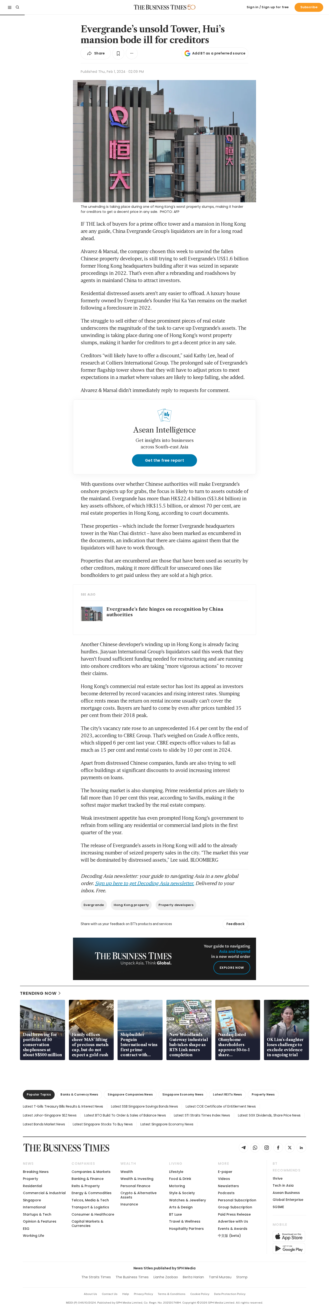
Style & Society (182, 1193)
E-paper (225, 1171)
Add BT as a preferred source (218, 53)
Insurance (129, 1204)
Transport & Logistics (90, 1207)
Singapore (32, 1200)
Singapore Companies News (130, 1094)
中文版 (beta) (229, 1235)
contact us (110, 1294)
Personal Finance (135, 1186)
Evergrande (94, 905)
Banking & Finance (88, 1178)
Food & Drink (180, 1178)
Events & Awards (232, 1228)
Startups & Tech (37, 1214)
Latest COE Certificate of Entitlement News (221, 1106)
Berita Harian (193, 1277)
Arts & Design (181, 1207)
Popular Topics (39, 1094)
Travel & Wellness (184, 1221)
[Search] (17, 7)
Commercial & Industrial (44, 1193)
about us (90, 1294)
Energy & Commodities (92, 1193)
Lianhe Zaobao (165, 1277)
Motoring (177, 1186)
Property (30, 1178)
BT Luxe (175, 1214)
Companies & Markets (91, 1171)
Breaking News (36, 1171)
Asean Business (286, 1192)
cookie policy (199, 1294)
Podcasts (226, 1193)
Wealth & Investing (136, 1178)
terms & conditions (171, 1294)
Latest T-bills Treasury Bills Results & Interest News (63, 1106)
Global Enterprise (288, 1199)
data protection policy (229, 1294)
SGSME (278, 1207)
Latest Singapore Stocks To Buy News (102, 1124)
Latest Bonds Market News (44, 1124)
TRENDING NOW (38, 993)
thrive (278, 1178)
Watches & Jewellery (187, 1200)
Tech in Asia (283, 1185)
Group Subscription (235, 1207)
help (125, 1294)
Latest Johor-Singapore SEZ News (49, 1115)
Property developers (175, 905)
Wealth (126, 1171)
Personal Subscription (237, 1200)
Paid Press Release (234, 1214)
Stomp (242, 1277)
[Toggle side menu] (9, 7)
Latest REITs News (227, 1094)
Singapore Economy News (182, 1094)
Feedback (235, 923)
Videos (224, 1178)
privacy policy (143, 1294)
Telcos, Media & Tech (90, 1200)
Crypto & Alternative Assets (138, 1195)
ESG (26, 1228)
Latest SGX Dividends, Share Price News (269, 1115)
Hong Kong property (131, 905)
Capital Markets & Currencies (87, 1223)
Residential (32, 1186)
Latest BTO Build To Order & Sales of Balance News (125, 1115)
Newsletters (228, 1186)
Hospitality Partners (186, 1228)
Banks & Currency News (79, 1094)
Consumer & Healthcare (93, 1214)
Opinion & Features (39, 1221)
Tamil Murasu (220, 1277)
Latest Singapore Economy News (166, 1124)
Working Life (33, 1235)
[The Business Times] (160, 7)
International (34, 1207)
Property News (263, 1094)
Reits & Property (86, 1186)
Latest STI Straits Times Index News (202, 1115)
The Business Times (132, 1277)
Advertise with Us (233, 1221)
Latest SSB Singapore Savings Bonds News (144, 1106)
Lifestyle (176, 1171)
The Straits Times (96, 1277)
